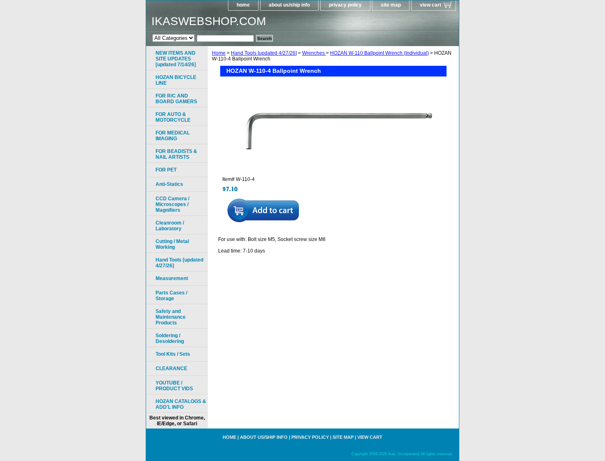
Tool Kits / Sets (173, 354)
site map (391, 5)
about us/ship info (289, 5)
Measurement (172, 278)
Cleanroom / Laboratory (170, 226)
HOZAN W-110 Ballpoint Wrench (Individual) (379, 53)
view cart (430, 5)
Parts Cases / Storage (171, 295)
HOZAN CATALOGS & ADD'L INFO (181, 404)
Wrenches (314, 53)
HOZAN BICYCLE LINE (176, 80)
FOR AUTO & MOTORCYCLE (173, 117)
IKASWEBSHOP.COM (208, 21)
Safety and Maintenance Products (171, 317)
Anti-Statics (169, 184)
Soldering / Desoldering (170, 338)
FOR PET (166, 170)
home (243, 5)
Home (219, 53)
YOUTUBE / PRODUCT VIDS (174, 386)
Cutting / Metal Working (172, 244)
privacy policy (345, 5)
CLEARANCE (171, 368)
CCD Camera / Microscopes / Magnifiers (172, 204)
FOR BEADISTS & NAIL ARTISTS (176, 154)
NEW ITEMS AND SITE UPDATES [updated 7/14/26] (176, 58)
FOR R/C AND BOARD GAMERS (176, 98)
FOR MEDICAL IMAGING (173, 135)
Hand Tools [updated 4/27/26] (264, 53)
